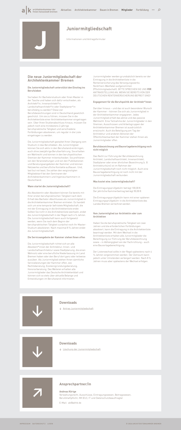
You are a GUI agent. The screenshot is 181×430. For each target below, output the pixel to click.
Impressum (25, 423)
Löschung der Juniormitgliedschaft (82, 349)
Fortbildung (142, 9)
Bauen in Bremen (109, 9)
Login (50, 423)
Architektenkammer (86, 9)
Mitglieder (127, 9)
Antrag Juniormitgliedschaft (78, 308)
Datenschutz (39, 423)
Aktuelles (66, 9)
